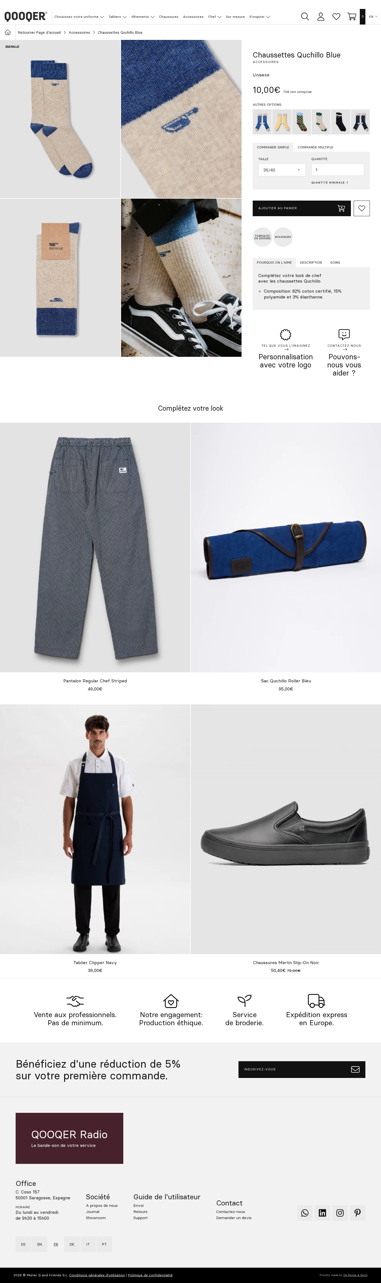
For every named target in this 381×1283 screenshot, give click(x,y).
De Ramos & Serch (355, 1275)
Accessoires (79, 32)
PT (104, 1244)
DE (72, 1244)
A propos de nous (102, 1205)
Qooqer (26, 16)
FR (371, 16)
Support (140, 1217)
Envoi (138, 1205)
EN (39, 1244)
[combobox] (282, 170)
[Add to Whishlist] (362, 208)
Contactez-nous (230, 1211)
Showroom (96, 1217)
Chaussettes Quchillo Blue (120, 32)
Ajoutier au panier (277, 208)
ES (23, 1244)
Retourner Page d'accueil (39, 32)
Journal (92, 1211)
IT (88, 1244)
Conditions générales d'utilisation (97, 1275)
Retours (140, 1211)
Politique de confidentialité (150, 1275)
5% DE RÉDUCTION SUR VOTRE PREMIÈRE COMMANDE (193, 4)
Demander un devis (234, 1217)
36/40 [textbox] (269, 170)
